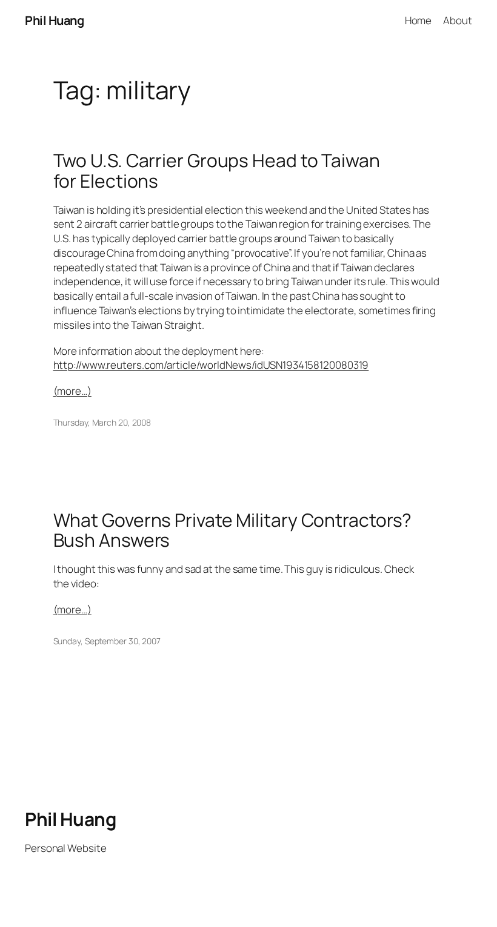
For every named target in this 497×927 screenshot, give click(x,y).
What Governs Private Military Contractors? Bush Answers (232, 530)
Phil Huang (54, 20)
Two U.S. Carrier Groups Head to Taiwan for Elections (216, 170)
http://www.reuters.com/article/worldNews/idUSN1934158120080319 (211, 365)
